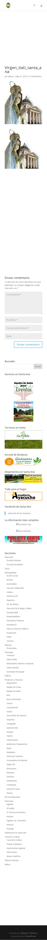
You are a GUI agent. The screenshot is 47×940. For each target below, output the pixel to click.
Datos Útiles (12, 659)
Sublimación (12, 780)
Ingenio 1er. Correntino (16, 820)
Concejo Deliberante (15, 588)
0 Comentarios (35, 76)
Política (8, 675)
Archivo (10, 580)
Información (12, 852)
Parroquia (9, 652)
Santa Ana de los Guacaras (19, 513)
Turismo (10, 641)
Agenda (10, 804)
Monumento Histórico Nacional (20, 663)
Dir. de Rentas (13, 604)
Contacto (10, 655)
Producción (11, 633)
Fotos (7, 568)
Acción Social (12, 575)
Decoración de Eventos (16, 715)
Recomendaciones (12, 797)
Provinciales (12, 648)
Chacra (10, 703)
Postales (10, 828)
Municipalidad (10, 572)
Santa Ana (9, 801)
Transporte (11, 785)
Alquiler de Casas (14, 687)
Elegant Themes (29, 933)
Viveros (10, 793)
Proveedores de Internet (17, 760)
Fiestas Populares (14, 844)
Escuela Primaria (14, 560)
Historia (10, 816)
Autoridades (12, 584)
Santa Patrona (13, 667)
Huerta (9, 736)
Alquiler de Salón (14, 691)
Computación (12, 707)
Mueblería (11, 752)
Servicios (10, 776)
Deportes (11, 600)
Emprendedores (13, 616)
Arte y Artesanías (14, 699)
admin (10, 76)
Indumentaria (12, 740)
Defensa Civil (12, 596)
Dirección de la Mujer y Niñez (19, 608)
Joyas (9, 748)
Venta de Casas (13, 789)
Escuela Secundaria (15, 564)
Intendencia (11, 624)
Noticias (8, 645)
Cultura (10, 592)
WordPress (31, 936)
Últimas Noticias (12, 860)
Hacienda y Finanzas (15, 620)
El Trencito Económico (16, 812)
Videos (7, 864)
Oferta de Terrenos (15, 756)
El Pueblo (10, 808)
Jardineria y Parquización (17, 744)
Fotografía (11, 723)
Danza (9, 711)
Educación (9, 557)
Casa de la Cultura (14, 840)
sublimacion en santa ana (15, 832)
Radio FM (11, 764)
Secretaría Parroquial (15, 671)
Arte (8, 695)
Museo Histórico (14, 856)
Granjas (10, 732)
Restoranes (11, 768)
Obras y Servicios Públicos (18, 628)
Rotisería (10, 772)
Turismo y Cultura (12, 837)
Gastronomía (12, 728)
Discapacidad (12, 612)
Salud (9, 637)
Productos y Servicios (14, 680)
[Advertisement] (23, 42)
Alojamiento (12, 683)
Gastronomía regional (16, 848)
